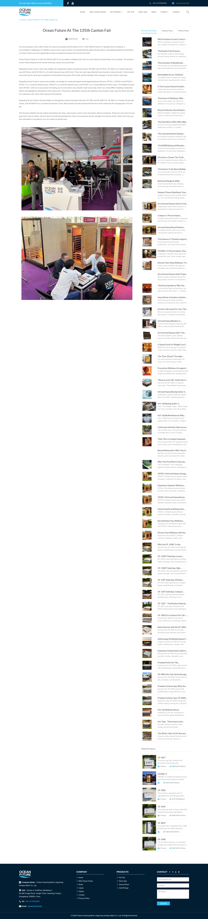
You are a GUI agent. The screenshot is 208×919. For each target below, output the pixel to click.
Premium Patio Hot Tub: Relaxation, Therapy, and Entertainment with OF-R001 (170, 662)
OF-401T (162, 757)
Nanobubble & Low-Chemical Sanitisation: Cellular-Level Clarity (173, 74)
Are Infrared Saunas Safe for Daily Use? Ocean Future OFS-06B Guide (173, 204)
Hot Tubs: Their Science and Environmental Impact (170, 721)
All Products (116, 12)
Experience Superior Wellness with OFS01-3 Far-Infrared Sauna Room (172, 485)
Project (164, 12)
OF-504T (162, 806)
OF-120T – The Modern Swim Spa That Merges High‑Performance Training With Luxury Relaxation (172, 603)
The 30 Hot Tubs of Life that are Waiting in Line (172, 733)
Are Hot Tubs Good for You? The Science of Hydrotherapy (172, 309)
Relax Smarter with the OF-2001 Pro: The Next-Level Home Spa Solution (172, 627)
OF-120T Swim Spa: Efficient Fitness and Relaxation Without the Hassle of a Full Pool (172, 580)
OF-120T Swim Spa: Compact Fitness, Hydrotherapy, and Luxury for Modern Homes (173, 591)
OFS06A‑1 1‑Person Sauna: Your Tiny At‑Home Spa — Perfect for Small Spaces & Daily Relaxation (172, 251)
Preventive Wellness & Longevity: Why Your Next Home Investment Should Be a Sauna (173, 368)
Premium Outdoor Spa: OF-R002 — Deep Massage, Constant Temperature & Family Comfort (173, 698)
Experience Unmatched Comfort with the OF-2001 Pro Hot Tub (172, 651)
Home (82, 12)
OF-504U (162, 839)
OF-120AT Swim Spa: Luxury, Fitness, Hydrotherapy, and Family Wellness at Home (173, 556)
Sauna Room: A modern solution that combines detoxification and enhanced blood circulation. (172, 297)
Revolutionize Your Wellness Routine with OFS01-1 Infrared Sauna (171, 521)
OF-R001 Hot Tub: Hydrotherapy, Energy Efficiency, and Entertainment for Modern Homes (173, 674)
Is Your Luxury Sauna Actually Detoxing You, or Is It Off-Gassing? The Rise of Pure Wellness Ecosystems (171, 86)
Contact (176, 12)
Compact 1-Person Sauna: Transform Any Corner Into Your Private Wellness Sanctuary (172, 215)
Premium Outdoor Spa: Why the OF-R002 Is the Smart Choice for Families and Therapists (172, 686)
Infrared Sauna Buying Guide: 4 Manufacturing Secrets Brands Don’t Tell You (171, 392)
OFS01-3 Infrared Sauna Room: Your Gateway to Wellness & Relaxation (171, 497)
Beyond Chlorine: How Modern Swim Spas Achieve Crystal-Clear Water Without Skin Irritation (172, 110)
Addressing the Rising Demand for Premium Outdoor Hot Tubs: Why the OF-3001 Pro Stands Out (173, 639)
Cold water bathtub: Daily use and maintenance (172, 427)
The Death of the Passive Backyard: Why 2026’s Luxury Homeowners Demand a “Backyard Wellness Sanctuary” (172, 51)
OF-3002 (161, 790)
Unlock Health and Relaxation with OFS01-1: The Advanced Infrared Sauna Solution (171, 509)
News (153, 12)
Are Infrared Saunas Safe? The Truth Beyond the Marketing (171, 333)
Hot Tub (130, 12)
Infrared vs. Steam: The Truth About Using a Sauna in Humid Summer (171, 157)
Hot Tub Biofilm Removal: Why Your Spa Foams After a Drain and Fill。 (172, 415)
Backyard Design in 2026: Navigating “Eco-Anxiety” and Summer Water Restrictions (171, 181)
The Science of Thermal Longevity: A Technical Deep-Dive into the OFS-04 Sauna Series (173, 239)
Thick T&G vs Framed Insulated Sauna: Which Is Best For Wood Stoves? (171, 439)
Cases (80, 888)
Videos (80, 891)
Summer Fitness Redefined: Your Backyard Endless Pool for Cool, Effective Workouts (172, 192)
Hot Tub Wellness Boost (168, 710)
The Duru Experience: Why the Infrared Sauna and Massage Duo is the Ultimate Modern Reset (172, 285)
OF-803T (162, 823)
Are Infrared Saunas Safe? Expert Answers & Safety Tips (172, 274)
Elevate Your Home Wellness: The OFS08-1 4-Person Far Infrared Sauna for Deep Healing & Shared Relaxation (172, 263)
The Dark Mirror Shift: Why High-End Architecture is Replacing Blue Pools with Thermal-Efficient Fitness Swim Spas (173, 122)
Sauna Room (123, 884)
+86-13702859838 (32, 901)
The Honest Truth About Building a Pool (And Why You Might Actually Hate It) (172, 169)
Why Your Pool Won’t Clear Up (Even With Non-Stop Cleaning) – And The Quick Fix (172, 462)
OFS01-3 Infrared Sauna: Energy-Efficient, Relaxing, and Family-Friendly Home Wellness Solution (172, 473)
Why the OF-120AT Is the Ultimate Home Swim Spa (169, 544)
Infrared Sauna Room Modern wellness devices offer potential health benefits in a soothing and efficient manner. (172, 227)
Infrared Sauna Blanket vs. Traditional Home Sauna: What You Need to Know (171, 321)
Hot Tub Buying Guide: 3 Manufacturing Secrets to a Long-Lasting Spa (173, 403)
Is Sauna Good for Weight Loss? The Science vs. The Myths (172, 344)
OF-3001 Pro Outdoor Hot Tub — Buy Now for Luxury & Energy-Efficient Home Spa (172, 615)
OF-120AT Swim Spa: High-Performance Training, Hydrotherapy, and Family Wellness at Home (169, 568)
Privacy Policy (82, 898)
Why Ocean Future (97, 12)
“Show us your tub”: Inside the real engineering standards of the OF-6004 (173, 380)
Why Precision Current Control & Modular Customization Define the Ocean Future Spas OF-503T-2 (173, 39)
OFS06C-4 (162, 774)
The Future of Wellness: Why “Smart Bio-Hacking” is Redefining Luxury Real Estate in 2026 (172, 98)
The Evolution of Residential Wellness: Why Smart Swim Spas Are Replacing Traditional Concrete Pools (172, 63)
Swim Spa (142, 12)
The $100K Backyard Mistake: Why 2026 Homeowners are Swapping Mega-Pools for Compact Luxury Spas (171, 145)
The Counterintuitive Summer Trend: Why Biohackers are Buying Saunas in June (173, 134)
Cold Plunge (122, 888)
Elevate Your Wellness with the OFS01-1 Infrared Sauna (171, 532)
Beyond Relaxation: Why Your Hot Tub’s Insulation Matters (173, 450)
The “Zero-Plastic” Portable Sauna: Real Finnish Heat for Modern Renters (170, 356)
